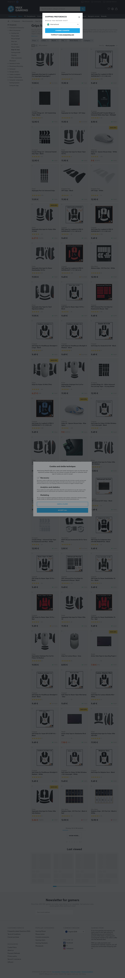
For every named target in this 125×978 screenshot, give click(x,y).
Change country (62, 30)
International (54, 24)
